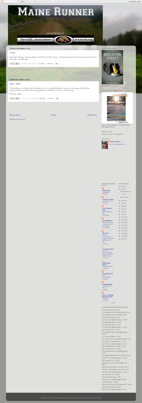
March (125, 197)
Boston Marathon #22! (107, 212)
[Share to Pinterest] (19, 64)
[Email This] (11, 64)
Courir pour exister (108, 199)
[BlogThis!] (13, 64)
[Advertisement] (53, 73)
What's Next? (106, 190)
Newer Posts (15, 115)
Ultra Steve (105, 233)
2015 (122, 214)
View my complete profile (117, 144)
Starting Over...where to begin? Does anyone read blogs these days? (108, 238)
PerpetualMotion (107, 221)
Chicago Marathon (107, 266)
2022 (122, 186)
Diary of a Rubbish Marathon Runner (107, 296)
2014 (122, 217)
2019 (122, 203)
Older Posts (92, 115)
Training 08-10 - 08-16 (107, 287)
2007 (122, 236)
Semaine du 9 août (107, 201)
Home (53, 115)
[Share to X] (15, 64)
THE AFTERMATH (106, 276)
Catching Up (105, 192)
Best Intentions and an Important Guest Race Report (107, 224)
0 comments (50, 98)
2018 (122, 206)
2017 (122, 209)
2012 (122, 222)
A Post (12, 53)
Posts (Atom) (21, 119)
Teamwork (105, 298)
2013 (122, 220)
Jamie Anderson (115, 141)
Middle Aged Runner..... (106, 264)
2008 (122, 233)
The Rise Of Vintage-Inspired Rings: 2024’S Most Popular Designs (107, 253)
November (126, 191)
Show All (113, 302)
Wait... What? (15, 84)
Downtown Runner (108, 249)
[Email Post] (56, 64)
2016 (122, 212)
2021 (122, 189)
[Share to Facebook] (17, 64)
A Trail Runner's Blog (107, 209)
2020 (122, 201)
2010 (122, 228)
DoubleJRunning (107, 284)
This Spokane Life (107, 274)
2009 (122, 231)
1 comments (49, 64)
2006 (122, 239)
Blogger (98, 398)
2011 (122, 225)
